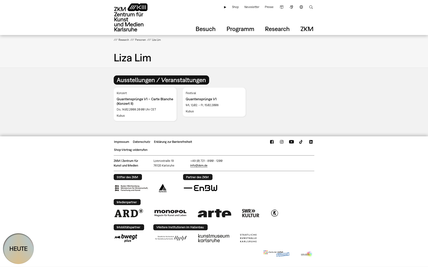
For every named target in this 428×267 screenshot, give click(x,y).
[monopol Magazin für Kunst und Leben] (170, 213)
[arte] (214, 213)
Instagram (281, 142)
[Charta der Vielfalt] (276, 254)
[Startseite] (135, 17)
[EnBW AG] (200, 188)
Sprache (301, 7)
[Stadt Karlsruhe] (163, 188)
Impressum (121, 142)
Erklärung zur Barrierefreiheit (173, 142)
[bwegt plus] (126, 238)
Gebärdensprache (291, 7)
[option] (145, 104)
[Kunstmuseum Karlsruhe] (213, 238)
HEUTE (18, 248)
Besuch (206, 28)
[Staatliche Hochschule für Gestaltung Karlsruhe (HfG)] (171, 238)
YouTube (291, 142)
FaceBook (272, 142)
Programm (240, 28)
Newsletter (251, 7)
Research (277, 28)
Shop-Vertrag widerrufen (130, 150)
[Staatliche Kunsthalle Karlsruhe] (248, 238)
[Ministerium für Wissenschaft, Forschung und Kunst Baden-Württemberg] (131, 188)
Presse (269, 7)
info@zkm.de (198, 165)
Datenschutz (141, 142)
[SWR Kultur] (250, 213)
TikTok (301, 142)
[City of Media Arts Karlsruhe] (307, 254)
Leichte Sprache (281, 7)
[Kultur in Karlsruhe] (274, 213)
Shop (235, 7)
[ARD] (129, 213)
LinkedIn (311, 142)
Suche (311, 7)
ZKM (306, 28)
